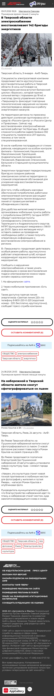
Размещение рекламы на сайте (21, 588)
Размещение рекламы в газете (20, 592)
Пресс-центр (40, 570)
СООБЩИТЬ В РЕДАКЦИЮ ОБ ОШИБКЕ (23, 603)
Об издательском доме (16, 570)
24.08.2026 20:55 (9, 372)
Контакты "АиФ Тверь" (15, 585)
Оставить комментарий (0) (27, 332)
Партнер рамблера (26, 682)
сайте (27, 281)
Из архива (6, 68)
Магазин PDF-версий (14, 574)
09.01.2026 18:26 (8, 11)
